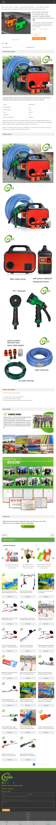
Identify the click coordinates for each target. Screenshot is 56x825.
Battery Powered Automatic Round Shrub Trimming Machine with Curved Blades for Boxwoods (28, 673)
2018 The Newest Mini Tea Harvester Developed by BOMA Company (27, 727)
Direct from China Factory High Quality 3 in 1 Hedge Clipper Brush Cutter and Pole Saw (10, 646)
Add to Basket (40, 38)
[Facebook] (14, 783)
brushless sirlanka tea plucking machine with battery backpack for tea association (44, 566)
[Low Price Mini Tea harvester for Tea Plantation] (46, 581)
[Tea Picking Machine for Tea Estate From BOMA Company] (28, 690)
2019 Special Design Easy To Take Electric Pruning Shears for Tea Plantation (12, 566)
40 (45, 764)
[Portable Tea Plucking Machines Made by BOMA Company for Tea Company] (10, 581)
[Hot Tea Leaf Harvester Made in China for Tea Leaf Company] (46, 690)
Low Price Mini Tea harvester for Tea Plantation (45, 591)
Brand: (27, 47)
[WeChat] (2, 783)
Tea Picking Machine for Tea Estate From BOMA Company (27, 700)
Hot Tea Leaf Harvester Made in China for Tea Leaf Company (45, 700)
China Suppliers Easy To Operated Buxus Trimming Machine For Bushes (28, 566)
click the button (11, 523)
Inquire (36, 34)
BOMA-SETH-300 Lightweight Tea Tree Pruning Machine (9, 673)
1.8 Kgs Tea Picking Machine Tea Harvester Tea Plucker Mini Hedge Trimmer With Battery (46, 727)
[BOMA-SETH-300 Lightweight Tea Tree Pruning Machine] (10, 662)
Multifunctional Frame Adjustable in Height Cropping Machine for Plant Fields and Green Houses (45, 619)
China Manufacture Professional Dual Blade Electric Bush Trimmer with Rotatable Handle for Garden (27, 619)
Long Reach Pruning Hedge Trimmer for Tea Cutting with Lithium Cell (26, 646)
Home (28, 812)
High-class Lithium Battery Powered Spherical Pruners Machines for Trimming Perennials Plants (28, 591)
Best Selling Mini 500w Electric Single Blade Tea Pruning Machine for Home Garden (28, 754)
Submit (6, 810)
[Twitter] (11, 783)
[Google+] (8, 783)
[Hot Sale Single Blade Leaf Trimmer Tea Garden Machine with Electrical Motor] (10, 690)
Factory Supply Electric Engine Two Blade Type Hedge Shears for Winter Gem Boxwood (10, 727)
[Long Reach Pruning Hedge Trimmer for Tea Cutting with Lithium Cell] (28, 635)
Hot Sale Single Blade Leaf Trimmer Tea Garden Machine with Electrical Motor (10, 700)
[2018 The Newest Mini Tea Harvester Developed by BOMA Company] (28, 717)
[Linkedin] (5, 783)
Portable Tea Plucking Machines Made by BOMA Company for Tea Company (9, 591)
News (28, 819)
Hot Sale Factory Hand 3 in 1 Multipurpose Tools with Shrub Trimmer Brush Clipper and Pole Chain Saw (9, 754)
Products (28, 816)
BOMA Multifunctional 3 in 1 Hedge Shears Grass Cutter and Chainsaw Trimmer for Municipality (10, 619)
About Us (28, 814)
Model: (4, 47)
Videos (28, 818)
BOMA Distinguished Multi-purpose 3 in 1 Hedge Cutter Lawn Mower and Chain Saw (46, 646)
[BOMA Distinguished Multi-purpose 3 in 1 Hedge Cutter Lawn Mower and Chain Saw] (46, 635)
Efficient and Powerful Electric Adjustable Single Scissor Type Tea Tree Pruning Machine (45, 673)
